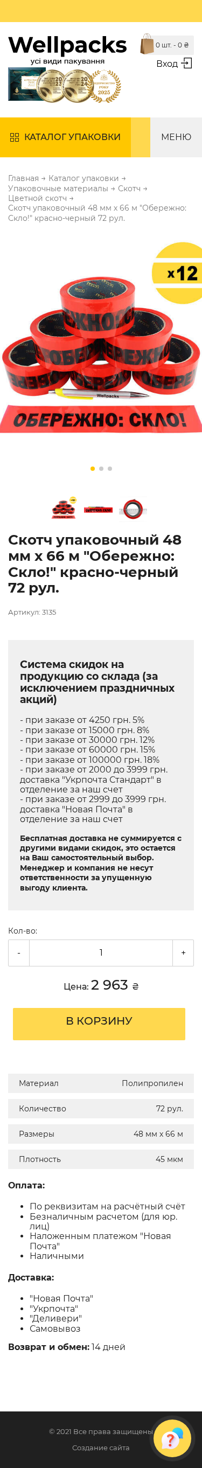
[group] (101, 356)
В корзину (99, 1020)
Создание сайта (101, 1448)
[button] (92, 469)
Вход (167, 64)
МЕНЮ (176, 137)
